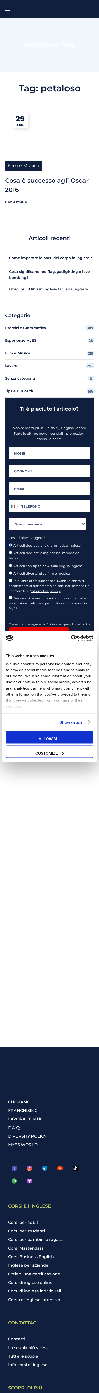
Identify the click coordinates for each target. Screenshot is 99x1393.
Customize (46, 753)
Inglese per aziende (28, 1265)
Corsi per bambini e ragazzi (36, 1239)
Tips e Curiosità (49, 391)
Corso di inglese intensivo (34, 1299)
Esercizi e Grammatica (49, 328)
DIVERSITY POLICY (27, 1136)
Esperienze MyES (49, 340)
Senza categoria (48, 378)
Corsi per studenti (26, 1231)
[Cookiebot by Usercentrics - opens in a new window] (71, 638)
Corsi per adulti (23, 1222)
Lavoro (49, 365)
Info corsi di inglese (27, 1364)
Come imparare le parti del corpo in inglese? (50, 258)
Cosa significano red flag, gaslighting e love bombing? (49, 274)
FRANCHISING (23, 1110)
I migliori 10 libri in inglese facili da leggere (48, 289)
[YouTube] (60, 1168)
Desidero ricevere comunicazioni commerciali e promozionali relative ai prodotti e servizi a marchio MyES (48, 603)
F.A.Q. (14, 1127)
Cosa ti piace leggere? (27, 538)
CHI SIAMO (19, 1101)
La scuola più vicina (28, 1347)
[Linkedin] (45, 1168)
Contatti (16, 1339)
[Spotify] (14, 1181)
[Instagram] (29, 1168)
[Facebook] (14, 1168)
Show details (71, 722)
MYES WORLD (23, 1144)
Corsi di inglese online (30, 1282)
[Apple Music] (29, 1181)
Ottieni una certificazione (34, 1274)
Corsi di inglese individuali (34, 1291)
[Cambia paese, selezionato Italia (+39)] (14, 506)
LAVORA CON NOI (26, 1119)
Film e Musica (23, 165)
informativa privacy (46, 591)
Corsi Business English (31, 1256)
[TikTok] (75, 1168)
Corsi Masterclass (26, 1248)
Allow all (50, 739)
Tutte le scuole (23, 1356)
